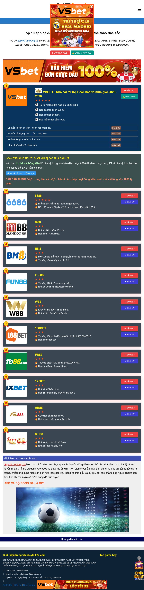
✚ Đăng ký (129, 90)
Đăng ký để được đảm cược (21, 173)
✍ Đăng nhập (129, 96)
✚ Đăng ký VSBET (60, 52)
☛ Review (129, 202)
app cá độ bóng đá (27, 40)
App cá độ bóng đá (15, 464)
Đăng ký (116, 128)
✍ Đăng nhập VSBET (82, 52)
